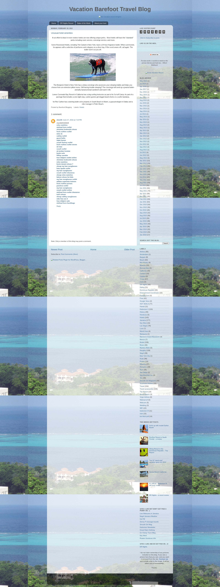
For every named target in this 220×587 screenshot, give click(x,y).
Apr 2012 (143, 160)
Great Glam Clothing (147, 530)
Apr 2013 (143, 130)
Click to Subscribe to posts (149, 38)
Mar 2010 (143, 229)
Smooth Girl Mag (146, 524)
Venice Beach (145, 394)
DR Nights (143, 284)
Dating (142, 287)
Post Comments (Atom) (69, 254)
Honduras (143, 315)
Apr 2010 (143, 226)
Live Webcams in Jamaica (149, 513)
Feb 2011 (143, 199)
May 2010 (143, 224)
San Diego (143, 372)
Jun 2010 (143, 221)
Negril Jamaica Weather (148, 516)
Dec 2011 (143, 171)
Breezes (143, 265)
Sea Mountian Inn (146, 375)
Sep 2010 (143, 213)
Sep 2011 (143, 180)
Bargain (142, 257)
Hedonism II (144, 309)
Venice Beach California (157, 472)
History (142, 312)
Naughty (143, 350)
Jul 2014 (143, 114)
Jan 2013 (143, 136)
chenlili (59, 120)
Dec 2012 (143, 139)
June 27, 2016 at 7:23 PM (72, 120)
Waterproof (144, 400)
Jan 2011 (143, 202)
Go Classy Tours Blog (147, 533)
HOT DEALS (144, 304)
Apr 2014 (143, 119)
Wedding (143, 405)
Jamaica (143, 320)
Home (53, 23)
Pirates (142, 361)
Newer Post (56, 249)
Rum (141, 370)
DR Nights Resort (66, 23)
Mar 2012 (143, 163)
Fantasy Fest (144, 295)
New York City (145, 356)
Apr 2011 (143, 194)
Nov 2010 (143, 207)
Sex (141, 378)
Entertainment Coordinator (149, 293)
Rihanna (143, 364)
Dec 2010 (143, 204)
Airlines (142, 252)
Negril (142, 353)
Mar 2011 (143, 196)
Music (142, 345)
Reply (59, 206)
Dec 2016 (143, 92)
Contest (142, 276)
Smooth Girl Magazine (148, 381)
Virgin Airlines (145, 397)
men (141, 414)
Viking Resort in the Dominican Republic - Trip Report (158, 450)
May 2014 (143, 117)
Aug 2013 (143, 125)
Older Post (129, 249)
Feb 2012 (143, 166)
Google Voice (144, 301)
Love (141, 328)
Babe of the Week (84, 23)
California (143, 271)
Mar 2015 (143, 106)
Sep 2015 (143, 97)
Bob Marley (144, 262)
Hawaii (142, 306)
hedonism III (144, 411)
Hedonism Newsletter (147, 527)
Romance (143, 367)
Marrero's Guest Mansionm (150, 337)
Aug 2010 (143, 215)
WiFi (141, 408)
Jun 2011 (143, 188)
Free (141, 298)
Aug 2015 (143, 100)
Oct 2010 (143, 210)
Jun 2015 (143, 103)
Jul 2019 (143, 84)
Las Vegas (143, 326)
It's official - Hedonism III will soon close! (158, 484)
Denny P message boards (149, 522)
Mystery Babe (145, 348)
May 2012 (143, 158)
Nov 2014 (143, 108)
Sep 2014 (143, 111)
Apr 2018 (143, 86)
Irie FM (142, 519)
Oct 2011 (143, 177)
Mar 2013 (143, 133)
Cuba (142, 282)
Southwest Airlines (146, 383)
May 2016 (143, 95)
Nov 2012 (143, 141)
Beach (142, 260)
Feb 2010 (143, 232)
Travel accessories (146, 389)
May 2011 (143, 191)
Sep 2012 (143, 147)
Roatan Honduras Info (148, 538)
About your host (100, 23)
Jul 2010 (143, 218)
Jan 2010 (143, 235)
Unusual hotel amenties (62, 33)
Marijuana (143, 334)
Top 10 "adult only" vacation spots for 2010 (157, 461)
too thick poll (144, 416)
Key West (143, 323)
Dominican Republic (147, 290)
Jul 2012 (143, 152)
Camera (143, 273)
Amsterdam (144, 254)
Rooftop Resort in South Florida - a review (158, 438)
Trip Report (144, 392)
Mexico (142, 339)
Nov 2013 (143, 122)
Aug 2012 (143, 150)
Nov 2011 (143, 174)
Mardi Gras (144, 331)
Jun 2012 (143, 155)
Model (142, 342)
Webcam (143, 402)
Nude (142, 359)
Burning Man (144, 268)
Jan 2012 (143, 169)
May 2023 (143, 81)
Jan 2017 (143, 89)
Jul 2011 (143, 185)
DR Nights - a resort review (159, 495)
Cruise (142, 279)
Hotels (82, 107)
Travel (142, 386)
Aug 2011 (143, 183)
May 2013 (143, 128)
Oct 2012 (143, 144)
